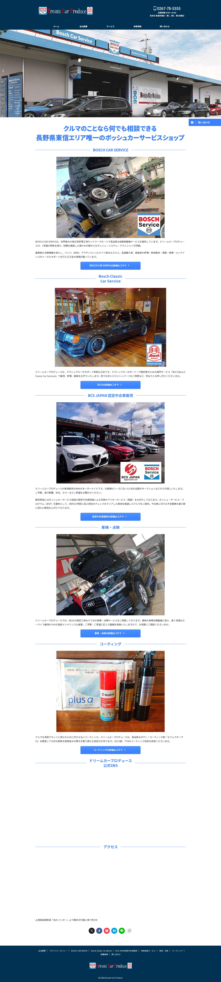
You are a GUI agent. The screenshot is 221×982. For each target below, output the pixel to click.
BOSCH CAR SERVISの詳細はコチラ (108, 265)
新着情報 (137, 26)
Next (218, 71)
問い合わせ (165, 26)
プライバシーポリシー (58, 950)
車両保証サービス (148, 950)
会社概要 (83, 26)
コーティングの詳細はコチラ (108, 749)
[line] (122, 931)
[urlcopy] (129, 931)
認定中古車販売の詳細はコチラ (108, 516)
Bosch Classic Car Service (101, 950)
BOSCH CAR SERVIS (79, 950)
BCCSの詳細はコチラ (108, 384)
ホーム (56, 26)
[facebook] (99, 931)
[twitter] (92, 931)
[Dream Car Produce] (114, 931)
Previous (3, 71)
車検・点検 (163, 950)
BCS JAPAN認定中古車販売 (126, 950)
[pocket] (107, 931)
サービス (110, 26)
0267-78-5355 (168, 8)
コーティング (177, 950)
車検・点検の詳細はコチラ (108, 633)
